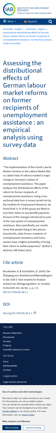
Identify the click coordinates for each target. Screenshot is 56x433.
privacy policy (28, 415)
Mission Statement (12, 332)
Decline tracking (33, 427)
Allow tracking (11, 427)
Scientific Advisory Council (16, 349)
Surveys (7, 341)
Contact (7, 369)
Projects (7, 345)
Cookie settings (9, 411)
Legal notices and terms (15, 381)
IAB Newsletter (10, 365)
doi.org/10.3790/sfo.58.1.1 (19, 313)
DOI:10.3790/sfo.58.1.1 (15, 292)
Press (6, 361)
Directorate (8, 337)
